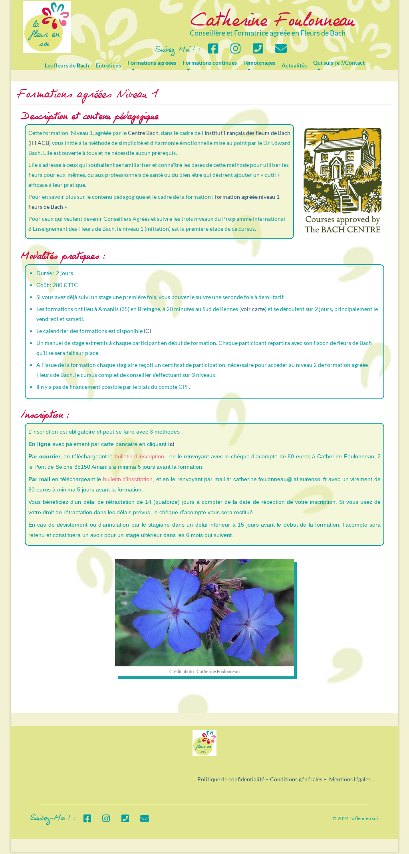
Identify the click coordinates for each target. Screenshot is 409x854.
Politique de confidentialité (230, 779)
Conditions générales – (299, 779)
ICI (147, 330)
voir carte (253, 308)
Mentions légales (350, 779)
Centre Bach (143, 132)
